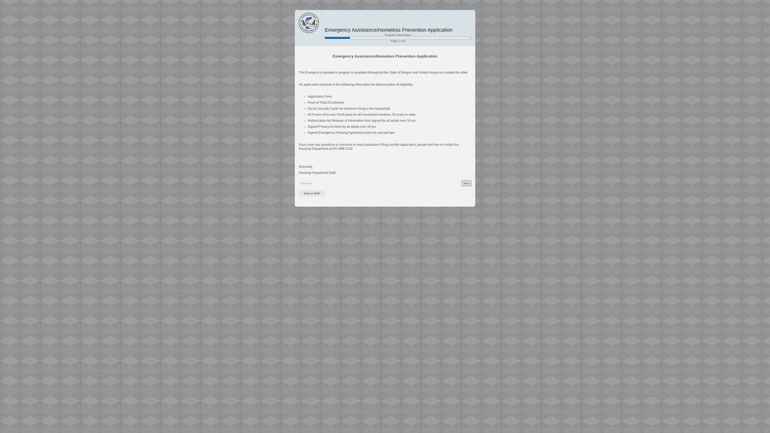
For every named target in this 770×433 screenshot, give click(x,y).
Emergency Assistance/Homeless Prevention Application (389, 30)
